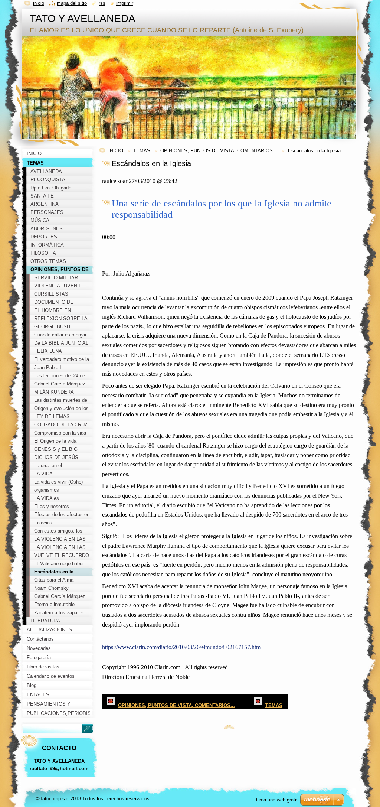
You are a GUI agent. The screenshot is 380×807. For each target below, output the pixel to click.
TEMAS (141, 150)
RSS (102, 3)
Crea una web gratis (277, 800)
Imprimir (124, 3)
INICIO (115, 150)
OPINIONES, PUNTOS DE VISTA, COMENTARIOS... (218, 150)
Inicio (38, 3)
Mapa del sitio (72, 3)
